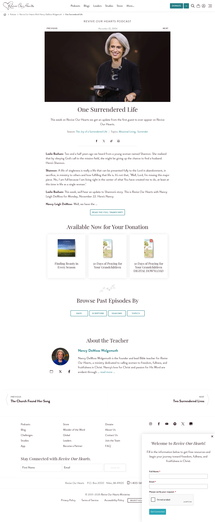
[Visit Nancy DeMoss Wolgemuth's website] (51, 371)
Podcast (13, 14)
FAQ (108, 446)
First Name (28, 467)
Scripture (98, 313)
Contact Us (111, 435)
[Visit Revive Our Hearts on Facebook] (158, 424)
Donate (176, 5)
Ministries (115, 494)
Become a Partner (72, 446)
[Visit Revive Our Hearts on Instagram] (150, 424)
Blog (23, 430)
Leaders (97, 6)
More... (130, 6)
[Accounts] (203, 6)
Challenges (27, 435)
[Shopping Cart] (198, 6)
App (23, 446)
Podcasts (75, 6)
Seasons (117, 313)
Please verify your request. (162, 492)
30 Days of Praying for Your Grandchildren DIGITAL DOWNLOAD (149, 267)
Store (120, 6)
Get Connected (158, 511)
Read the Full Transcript (107, 212)
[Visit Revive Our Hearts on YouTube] (167, 424)
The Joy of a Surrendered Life (91, 131)
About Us (110, 430)
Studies (109, 6)
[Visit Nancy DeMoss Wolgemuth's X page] (60, 371)
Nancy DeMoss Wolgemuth (98, 350)
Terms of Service (89, 500)
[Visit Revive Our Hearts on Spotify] (175, 424)
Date (79, 313)
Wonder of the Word (74, 430)
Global (66, 435)
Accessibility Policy (114, 500)
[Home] (5, 14)
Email (67, 467)
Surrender (142, 131)
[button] (209, 6)
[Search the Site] (192, 6)
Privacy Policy (68, 500)
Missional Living (127, 131)
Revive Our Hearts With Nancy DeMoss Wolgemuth (40, 14)
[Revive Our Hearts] (19, 5)
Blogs (87, 6)
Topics (136, 313)
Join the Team (112, 440)
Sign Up (115, 467)
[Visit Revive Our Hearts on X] (183, 424)
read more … (107, 372)
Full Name (154, 471)
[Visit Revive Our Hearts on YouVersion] (191, 424)
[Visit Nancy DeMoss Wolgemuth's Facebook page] (69, 371)
